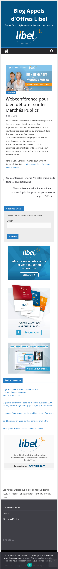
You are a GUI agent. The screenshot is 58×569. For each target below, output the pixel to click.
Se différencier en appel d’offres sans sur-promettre (25, 421)
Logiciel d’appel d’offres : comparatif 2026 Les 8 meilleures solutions (21, 392)
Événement (11, 93)
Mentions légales (11, 519)
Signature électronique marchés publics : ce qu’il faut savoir (28, 413)
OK (29, 565)
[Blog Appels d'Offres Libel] (6, 51)
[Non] (54, 560)
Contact (6, 513)
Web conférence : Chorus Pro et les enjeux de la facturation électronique (30, 179)
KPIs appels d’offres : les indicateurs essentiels (23, 428)
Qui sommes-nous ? (12, 507)
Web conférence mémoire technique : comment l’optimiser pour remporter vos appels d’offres (31, 192)
